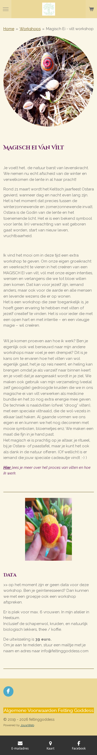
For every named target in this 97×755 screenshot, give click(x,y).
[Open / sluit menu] (5, 9)
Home (8, 28)
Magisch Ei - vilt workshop (70, 28)
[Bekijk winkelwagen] (91, 9)
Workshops (30, 28)
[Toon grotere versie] (48, 81)
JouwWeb (27, 725)
